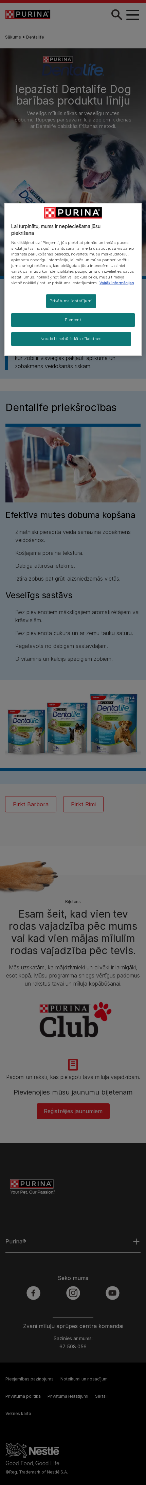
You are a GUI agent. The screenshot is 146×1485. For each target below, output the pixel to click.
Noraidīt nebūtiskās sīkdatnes (71, 338)
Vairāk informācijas (116, 282)
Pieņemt (73, 319)
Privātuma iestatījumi (71, 300)
